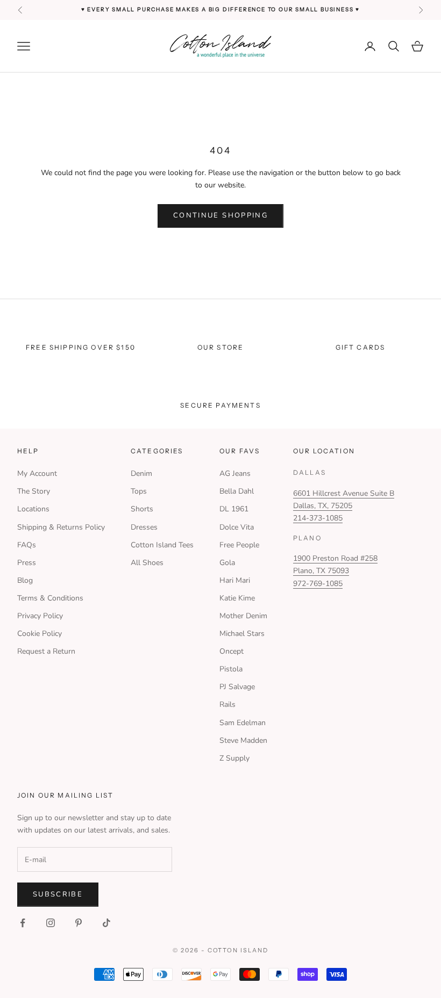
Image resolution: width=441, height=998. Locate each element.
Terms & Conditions (50, 598)
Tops (139, 491)
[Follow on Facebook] (22, 922)
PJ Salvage (237, 687)
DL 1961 (233, 509)
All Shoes (147, 563)
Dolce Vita (236, 527)
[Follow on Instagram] (50, 922)
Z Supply (234, 758)
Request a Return (46, 651)
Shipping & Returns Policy (61, 527)
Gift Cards (361, 347)
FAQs (26, 545)
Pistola (231, 669)
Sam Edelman (242, 723)
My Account (37, 473)
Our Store (220, 347)
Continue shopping (220, 215)
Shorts (142, 509)
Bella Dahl (236, 491)
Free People (239, 545)
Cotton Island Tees (162, 545)
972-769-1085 (318, 583)
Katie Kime (237, 598)
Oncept (231, 651)
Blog (25, 580)
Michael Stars (242, 633)
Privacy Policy (40, 616)
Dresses (144, 527)
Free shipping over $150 (81, 347)
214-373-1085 (318, 518)
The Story (33, 491)
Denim (141, 473)
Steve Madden (243, 740)
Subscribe (58, 894)
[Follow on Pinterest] (78, 922)
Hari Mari (234, 580)
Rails (227, 704)
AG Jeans (235, 473)
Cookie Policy (39, 633)
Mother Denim (243, 616)
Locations (33, 509)
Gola (227, 563)
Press (26, 563)
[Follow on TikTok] (106, 922)
